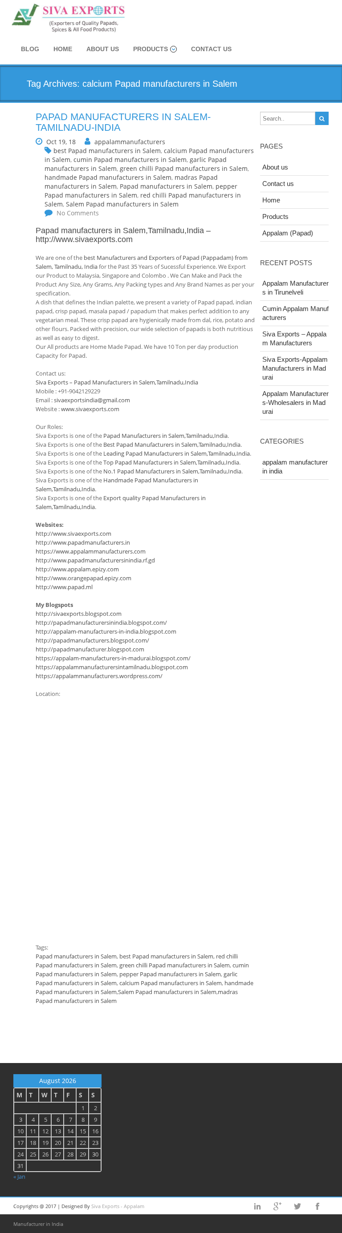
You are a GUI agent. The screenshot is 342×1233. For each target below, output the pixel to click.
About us (102, 49)
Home (62, 49)
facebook (317, 1206)
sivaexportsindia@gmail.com (92, 400)
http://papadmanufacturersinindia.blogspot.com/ (101, 623)
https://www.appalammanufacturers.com (91, 551)
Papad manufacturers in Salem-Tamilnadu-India (123, 122)
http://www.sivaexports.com (84, 239)
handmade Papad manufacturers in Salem (108, 177)
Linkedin (257, 1206)
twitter (297, 1206)
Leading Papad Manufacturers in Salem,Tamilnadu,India (176, 453)
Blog (30, 49)
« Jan (19, 1176)
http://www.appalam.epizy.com (77, 569)
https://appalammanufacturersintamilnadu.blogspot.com (112, 667)
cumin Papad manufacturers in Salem (130, 159)
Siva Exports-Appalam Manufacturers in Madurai (295, 368)
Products (150, 49)
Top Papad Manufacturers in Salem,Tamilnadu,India (171, 462)
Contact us (211, 49)
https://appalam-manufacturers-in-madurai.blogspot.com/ (113, 658)
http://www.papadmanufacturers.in (83, 542)
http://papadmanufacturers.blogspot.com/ (92, 640)
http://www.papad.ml (64, 587)
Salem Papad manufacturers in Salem (122, 204)
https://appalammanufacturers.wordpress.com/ (99, 676)
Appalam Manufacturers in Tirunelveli (295, 287)
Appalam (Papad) (287, 233)
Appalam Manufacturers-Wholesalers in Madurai (295, 402)
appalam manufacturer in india (295, 466)
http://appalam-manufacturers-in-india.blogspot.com (106, 631)
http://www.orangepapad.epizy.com (83, 578)
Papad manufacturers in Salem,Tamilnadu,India (120, 230)
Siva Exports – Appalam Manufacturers (294, 338)
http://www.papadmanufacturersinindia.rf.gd (95, 560)
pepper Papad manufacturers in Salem (170, 974)
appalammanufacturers (129, 141)
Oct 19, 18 (61, 141)
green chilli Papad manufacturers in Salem (184, 168)
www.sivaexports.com (90, 409)
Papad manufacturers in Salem (166, 186)
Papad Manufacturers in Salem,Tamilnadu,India (165, 436)
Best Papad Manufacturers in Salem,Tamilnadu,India (171, 445)
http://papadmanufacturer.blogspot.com (90, 649)
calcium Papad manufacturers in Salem (170, 983)
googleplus (277, 1206)
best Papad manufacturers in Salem (107, 150)
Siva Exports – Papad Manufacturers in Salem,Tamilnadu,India (117, 382)
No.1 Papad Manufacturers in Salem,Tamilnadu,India (172, 471)
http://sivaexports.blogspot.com (79, 614)
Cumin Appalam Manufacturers (295, 313)
